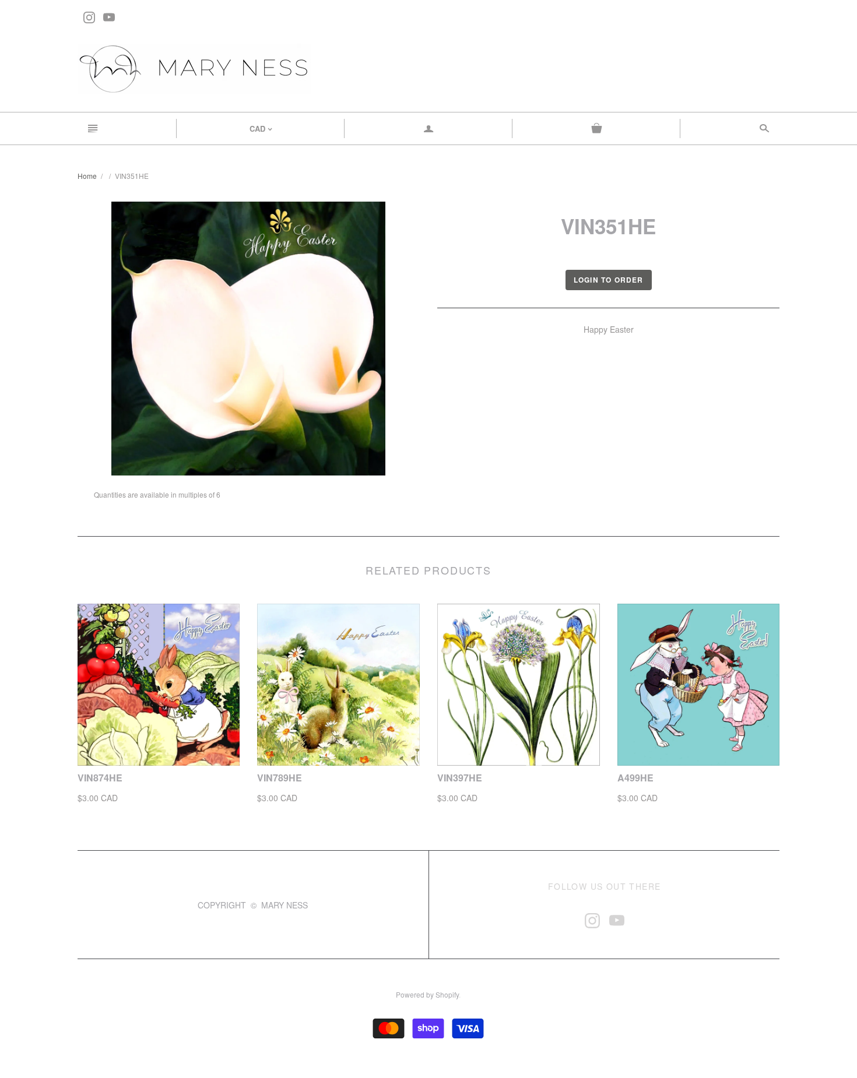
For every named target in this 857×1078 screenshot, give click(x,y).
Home (87, 176)
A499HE (635, 777)
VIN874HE (100, 777)
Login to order (609, 279)
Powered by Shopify (427, 994)
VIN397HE (459, 777)
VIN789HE (279, 777)
